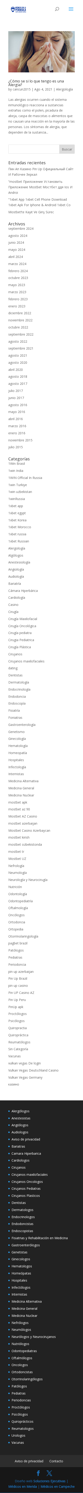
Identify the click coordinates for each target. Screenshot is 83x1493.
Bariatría (14, 583)
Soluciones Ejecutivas (49, 1481)
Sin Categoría (18, 1049)
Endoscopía (17, 703)
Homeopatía (17, 753)
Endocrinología (19, 689)
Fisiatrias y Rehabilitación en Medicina (40, 1238)
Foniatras (15, 717)
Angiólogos (20, 1125)
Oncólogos (16, 915)
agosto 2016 (17, 405)
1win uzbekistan (20, 491)
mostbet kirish (19, 837)
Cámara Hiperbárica (23, 590)
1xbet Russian (18, 541)
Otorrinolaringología (23, 936)
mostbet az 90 (19, 809)
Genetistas (19, 1252)
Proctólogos (17, 1014)
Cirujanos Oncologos (27, 1181)
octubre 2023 (18, 278)
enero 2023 (16, 306)
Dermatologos (22, 1210)
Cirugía (13, 612)
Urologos (18, 1435)
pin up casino (18, 985)
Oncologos (20, 1365)
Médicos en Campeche (58, 1486)
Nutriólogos (20, 1344)
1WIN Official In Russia (25, 478)
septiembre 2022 (20, 334)
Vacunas (14, 1056)
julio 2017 (15, 390)
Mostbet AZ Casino (22, 816)
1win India (15, 470)
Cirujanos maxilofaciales (26, 661)
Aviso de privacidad (26, 1139)
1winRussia (16, 499)
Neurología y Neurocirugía (27, 880)
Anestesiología (19, 562)
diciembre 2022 (19, 313)
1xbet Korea (17, 520)
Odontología (17, 894)
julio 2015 (15, 447)
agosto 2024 (17, 235)
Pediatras (15, 957)
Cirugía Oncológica (22, 626)
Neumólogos (21, 1329)
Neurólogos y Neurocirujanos (34, 1336)
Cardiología (16, 597)
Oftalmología (18, 908)
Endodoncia (17, 696)
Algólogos (15, 555)
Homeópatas (21, 1273)
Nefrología (16, 866)
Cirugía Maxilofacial (22, 619)
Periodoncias (21, 1400)
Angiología (16, 569)
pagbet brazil (17, 943)
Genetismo (16, 732)
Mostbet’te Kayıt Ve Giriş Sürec (31, 212)
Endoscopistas (22, 1231)
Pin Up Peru (17, 1000)
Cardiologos (21, 1160)
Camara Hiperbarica (26, 1153)
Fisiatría (14, 710)
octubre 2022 (18, 327)
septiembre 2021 (20, 348)
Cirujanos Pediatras (26, 1188)
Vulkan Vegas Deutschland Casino (33, 1070)
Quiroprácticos (22, 1421)
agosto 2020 (17, 362)
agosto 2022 (17, 341)
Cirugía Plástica (19, 647)
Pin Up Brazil (17, 978)
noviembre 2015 (20, 440)
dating (13, 668)
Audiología (16, 576)
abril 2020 (15, 369)
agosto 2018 (17, 376)
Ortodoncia (16, 922)
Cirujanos (15, 654)
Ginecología (17, 738)
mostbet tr (16, 851)
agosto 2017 (17, 383)
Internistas (16, 774)
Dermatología (18, 682)
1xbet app (15, 506)
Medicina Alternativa (23, 781)
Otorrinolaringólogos (27, 1379)
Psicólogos (16, 1021)
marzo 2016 (17, 426)
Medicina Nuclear (21, 795)
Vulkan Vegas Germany (25, 1077)
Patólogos (16, 950)
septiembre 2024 (20, 228)
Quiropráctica (18, 1035)
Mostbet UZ (17, 858)
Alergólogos (21, 1111)
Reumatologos (23, 1428)
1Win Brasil (16, 463)
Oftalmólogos (22, 1358)
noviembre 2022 (20, 320)
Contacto (56, 1461)
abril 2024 (15, 256)
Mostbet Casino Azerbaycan (29, 830)
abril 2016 (15, 419)
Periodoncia (17, 964)
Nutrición (15, 887)
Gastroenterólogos (26, 1245)
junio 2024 (16, 242)
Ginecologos (21, 1259)
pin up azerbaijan (21, 971)
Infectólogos (21, 1287)
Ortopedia (15, 929)
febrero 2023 (18, 299)
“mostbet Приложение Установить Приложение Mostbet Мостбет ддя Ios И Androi (40, 187)
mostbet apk (17, 802)
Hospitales (16, 760)
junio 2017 (16, 398)
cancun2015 (22, 89)
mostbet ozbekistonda (25, 844)
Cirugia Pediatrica (21, 640)
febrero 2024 (18, 271)
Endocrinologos (23, 1217)
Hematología (18, 746)
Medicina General (21, 788)
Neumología (17, 872)
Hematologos (22, 1266)
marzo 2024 (17, 264)
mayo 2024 (16, 249)
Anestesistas (21, 1118)
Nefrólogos (20, 1323)
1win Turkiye (17, 485)
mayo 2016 (16, 412)
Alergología (64, 89)
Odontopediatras (24, 1351)
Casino (13, 604)
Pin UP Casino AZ (21, 992)
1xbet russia (17, 534)
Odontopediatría (20, 901)
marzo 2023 (17, 292)
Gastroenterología (22, 724)
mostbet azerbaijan (22, 823)
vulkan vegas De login (24, 1063)
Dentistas (15, 675)
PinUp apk (15, 1007)
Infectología (17, 767)
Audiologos (20, 1132)
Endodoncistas (22, 1224)
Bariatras (18, 1146)
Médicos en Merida (22, 1486)
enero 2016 (16, 433)
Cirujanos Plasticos (26, 1195)
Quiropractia (17, 1028)
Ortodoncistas (22, 1372)
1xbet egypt (17, 513)
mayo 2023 (16, 285)
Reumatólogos (19, 1042)
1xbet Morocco (19, 527)
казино (13, 1084)
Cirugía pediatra (20, 633)
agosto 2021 (17, 355)
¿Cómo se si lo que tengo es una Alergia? (36, 83)
